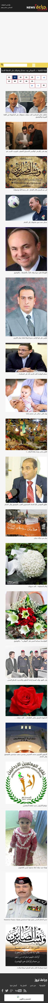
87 (21, 81)
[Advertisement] (24, 37)
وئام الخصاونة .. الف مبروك (37, 586)
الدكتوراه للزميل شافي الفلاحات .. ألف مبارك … (31, 718)
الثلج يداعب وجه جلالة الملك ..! (36, 452)
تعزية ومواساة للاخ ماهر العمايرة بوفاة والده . (31, 968)
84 (9, 77)
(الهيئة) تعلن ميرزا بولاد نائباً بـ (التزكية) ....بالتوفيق (30, 273)
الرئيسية (42, 986)
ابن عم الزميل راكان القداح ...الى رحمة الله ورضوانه (30, 190)
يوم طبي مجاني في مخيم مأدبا (36, 414)
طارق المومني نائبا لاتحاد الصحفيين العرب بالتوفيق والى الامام (26, 505)
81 (26, 77)
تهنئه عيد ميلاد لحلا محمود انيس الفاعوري (32, 868)
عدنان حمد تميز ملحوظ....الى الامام (35, 222)
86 (26, 81)
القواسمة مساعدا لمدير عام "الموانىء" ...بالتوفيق (30, 641)
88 (15, 81)
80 (32, 77)
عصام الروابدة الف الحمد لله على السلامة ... (32, 374)
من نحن (33, 986)
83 (15, 77)
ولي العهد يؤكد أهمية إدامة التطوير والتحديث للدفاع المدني (27, 680)
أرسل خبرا (13, 986)
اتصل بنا (23, 986)
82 (21, 77)
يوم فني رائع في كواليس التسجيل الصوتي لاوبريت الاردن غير (26, 151)
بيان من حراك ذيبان (40, 538)
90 (44, 85)
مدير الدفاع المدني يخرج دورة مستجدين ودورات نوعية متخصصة (25, 920)
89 (9, 81)
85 (32, 81)
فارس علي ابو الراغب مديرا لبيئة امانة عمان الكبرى (30, 338)
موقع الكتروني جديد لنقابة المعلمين (35, 806)
